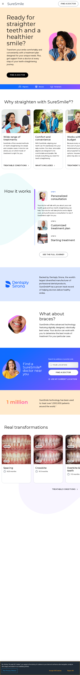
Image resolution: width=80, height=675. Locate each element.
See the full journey (53, 255)
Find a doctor (68, 4)
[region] (40, 139)
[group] (16, 139)
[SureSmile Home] (17, 4)
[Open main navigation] (3, 3)
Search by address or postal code (60, 359)
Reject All (70, 670)
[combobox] (63, 365)
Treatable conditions (15, 165)
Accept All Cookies (55, 670)
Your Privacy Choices (9, 670)
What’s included (44, 165)
